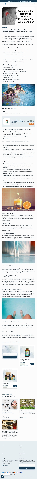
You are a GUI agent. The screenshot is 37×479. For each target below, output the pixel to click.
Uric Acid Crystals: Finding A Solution (7, 411)
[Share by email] (18, 342)
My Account (21, 447)
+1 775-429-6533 (4, 463)
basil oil (19, 335)
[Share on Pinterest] (16, 342)
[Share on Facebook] (11, 342)
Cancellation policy (28, 476)
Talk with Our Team (5, 465)
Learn (19, 3)
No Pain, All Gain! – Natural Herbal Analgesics (26, 411)
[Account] (32, 4)
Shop (32, 363)
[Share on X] (13, 342)
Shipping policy (22, 476)
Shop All (12, 3)
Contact (20, 445)
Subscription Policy (22, 453)
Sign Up (9, 357)
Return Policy (21, 451)
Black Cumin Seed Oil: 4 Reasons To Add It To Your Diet (10, 432)
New (15, 3)
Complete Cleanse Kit (6, 383)
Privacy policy (9, 476)
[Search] (30, 4)
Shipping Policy (21, 449)
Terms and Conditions (15, 476)
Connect (22, 3)
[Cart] (34, 4)
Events (27, 3)
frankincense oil (27, 335)
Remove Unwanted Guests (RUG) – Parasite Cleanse (18, 121)
